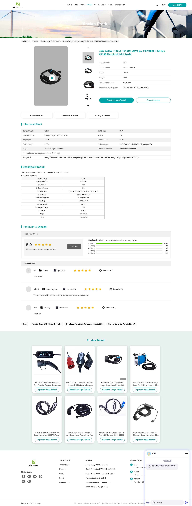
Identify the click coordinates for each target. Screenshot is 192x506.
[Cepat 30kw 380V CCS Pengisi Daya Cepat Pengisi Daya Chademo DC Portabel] (145, 363)
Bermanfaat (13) (108, 270)
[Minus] (186, 453)
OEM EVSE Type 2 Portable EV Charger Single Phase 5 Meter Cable (112, 384)
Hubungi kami (119, 5)
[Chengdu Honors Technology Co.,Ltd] (18, 5)
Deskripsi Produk (70, 115)
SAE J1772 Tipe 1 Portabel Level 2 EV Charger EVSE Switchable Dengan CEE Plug (79, 384)
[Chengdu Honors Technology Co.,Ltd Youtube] (35, 476)
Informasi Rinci (37, 115)
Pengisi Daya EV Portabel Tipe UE (46, 324)
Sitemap (38, 503)
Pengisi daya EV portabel (50, 41)
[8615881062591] (41, 476)
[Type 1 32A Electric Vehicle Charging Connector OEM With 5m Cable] (51, 76)
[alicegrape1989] (29, 481)
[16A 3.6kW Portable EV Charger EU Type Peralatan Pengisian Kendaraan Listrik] (47, 363)
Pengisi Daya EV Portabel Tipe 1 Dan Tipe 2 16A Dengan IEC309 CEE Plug (112, 434)
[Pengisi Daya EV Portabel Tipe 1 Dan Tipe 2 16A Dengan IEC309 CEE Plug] (112, 413)
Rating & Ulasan (102, 115)
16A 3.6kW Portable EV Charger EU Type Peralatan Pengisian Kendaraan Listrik (47, 384)
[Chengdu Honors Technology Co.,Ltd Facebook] (23, 476)
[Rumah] (33, 465)
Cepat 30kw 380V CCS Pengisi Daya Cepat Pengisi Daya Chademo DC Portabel (145, 384)
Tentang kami (79, 5)
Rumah (69, 5)
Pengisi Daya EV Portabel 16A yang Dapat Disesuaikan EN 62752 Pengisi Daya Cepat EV (47, 434)
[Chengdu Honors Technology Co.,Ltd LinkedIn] (29, 476)
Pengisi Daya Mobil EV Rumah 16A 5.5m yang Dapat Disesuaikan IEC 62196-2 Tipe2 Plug (145, 434)
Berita (109, 5)
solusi (96, 5)
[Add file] (148, 502)
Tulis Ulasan (74, 246)
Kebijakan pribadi (27, 503)
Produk (89, 5)
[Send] (186, 502)
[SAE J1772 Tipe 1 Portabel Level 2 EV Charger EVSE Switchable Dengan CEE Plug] (79, 363)
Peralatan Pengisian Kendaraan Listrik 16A (84, 324)
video (103, 5)
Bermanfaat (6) (118, 289)
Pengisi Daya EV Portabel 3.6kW (121, 324)
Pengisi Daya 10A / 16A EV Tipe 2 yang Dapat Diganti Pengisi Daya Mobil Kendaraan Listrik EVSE (79, 434)
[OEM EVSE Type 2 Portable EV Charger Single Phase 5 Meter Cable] (112, 363)
